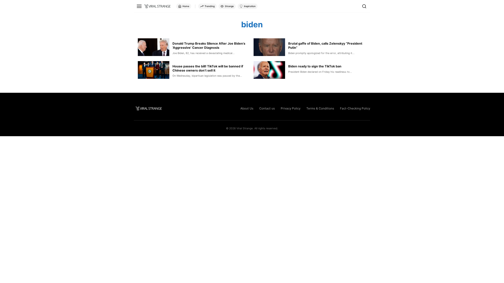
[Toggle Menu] (139, 6)
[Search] (364, 6)
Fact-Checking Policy (355, 108)
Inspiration (250, 6)
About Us (246, 108)
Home (186, 6)
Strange (229, 6)
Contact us (267, 108)
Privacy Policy (290, 108)
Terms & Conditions (320, 108)
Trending (210, 6)
